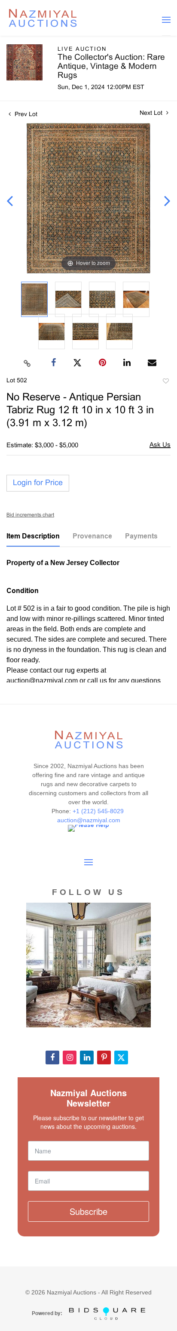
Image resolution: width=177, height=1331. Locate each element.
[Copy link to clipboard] (27, 363)
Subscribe (88, 1211)
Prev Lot (25, 114)
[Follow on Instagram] (69, 1057)
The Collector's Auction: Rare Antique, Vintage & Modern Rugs (111, 67)
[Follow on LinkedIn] (87, 1057)
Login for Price (38, 483)
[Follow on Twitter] (121, 1057)
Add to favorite (165, 382)
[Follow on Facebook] (52, 1057)
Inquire (160, 446)
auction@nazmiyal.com (88, 820)
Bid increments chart (30, 515)
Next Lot (152, 113)
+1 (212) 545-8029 (99, 811)
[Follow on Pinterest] (104, 1057)
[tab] (33, 539)
